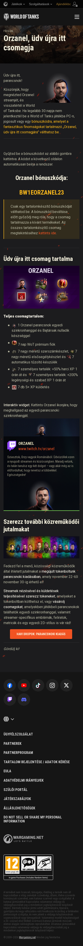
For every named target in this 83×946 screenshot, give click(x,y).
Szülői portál (15, 790)
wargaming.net (23, 839)
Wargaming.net (27, 937)
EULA (7, 771)
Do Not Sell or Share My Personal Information (33, 819)
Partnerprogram (18, 753)
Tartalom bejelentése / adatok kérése (37, 762)
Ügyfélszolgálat (18, 734)
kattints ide (47, 233)
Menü (76, 17)
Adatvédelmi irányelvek (24, 780)
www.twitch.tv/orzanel (36, 448)
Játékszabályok (17, 799)
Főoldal (9, 31)
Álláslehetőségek (19, 808)
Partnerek (12, 744)
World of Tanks (21, 17)
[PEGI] (28, 867)
